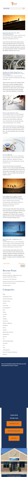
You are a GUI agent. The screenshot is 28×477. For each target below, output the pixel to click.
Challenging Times (7, 296)
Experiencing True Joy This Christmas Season (11, 33)
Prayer (4, 121)
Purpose (20, 159)
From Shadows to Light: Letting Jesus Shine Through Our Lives (12, 196)
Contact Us (14, 423)
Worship (19, 122)
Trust (9, 79)
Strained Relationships (8, 122)
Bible (4, 294)
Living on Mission (7, 273)
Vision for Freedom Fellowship (10, 352)
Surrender (5, 79)
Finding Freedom (7, 285)
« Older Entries (6, 263)
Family (20, 117)
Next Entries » (22, 263)
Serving (22, 161)
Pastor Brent (14, 415)
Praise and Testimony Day (11, 113)
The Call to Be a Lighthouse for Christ (12, 239)
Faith (12, 37)
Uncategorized (6, 350)
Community (5, 117)
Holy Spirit (9, 119)
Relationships (20, 121)
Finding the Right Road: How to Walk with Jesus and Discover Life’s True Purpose (13, 73)
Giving (4, 316)
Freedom (5, 314)
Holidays (15, 37)
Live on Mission (7, 154)
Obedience (11, 77)
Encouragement (6, 37)
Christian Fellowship (11, 116)
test (4, 345)
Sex (4, 338)
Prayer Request (14, 431)
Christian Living (21, 35)
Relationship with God (13, 38)
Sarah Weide (7, 35)
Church (4, 303)
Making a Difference (17, 119)
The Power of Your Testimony (10, 279)
